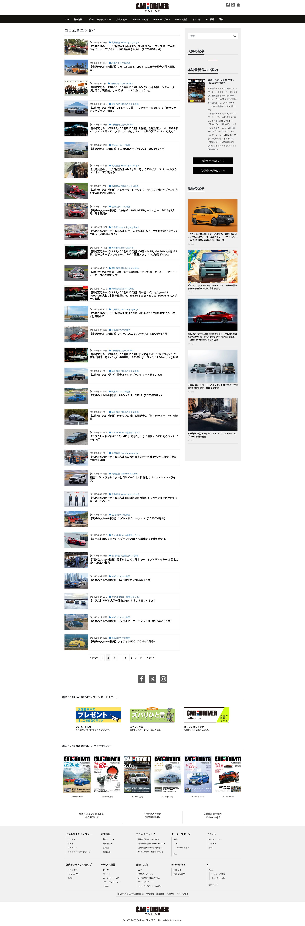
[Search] (235, 36)
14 (141, 657)
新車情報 (78, 19)
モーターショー (215, 839)
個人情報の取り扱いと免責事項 (130, 893)
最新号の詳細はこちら (213, 160)
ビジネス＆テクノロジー (100, 19)
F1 (177, 843)
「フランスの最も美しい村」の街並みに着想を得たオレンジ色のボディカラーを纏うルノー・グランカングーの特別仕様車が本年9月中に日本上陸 (212, 237)
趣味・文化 (142, 864)
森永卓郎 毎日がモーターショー (151, 843)
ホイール (107, 874)
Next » (151, 657)
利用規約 (150, 893)
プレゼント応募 (218, 878)
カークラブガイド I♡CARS (150, 886)
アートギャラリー (145, 882)
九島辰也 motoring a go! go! (150, 847)
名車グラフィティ (145, 874)
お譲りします (179, 874)
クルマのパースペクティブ (79, 852)
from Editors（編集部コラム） (151, 852)
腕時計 (70, 878)
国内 (175, 854)
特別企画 (107, 852)
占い (140, 869)
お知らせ (177, 869)
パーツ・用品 (181, 19)
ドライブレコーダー (111, 882)
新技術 (70, 843)
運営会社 (160, 893)
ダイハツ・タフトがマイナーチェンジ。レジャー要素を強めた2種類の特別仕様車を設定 (212, 287)
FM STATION (73, 874)
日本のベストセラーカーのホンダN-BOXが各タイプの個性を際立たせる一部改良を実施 (213, 386)
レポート (212, 843)
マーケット (72, 847)
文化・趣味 (121, 19)
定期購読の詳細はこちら (213, 170)
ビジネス (71, 839)
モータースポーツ (161, 19)
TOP (66, 19)
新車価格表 (107, 843)
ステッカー (72, 869)
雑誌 (211, 869)
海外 (175, 839)
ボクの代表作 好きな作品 (149, 878)
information (178, 864)
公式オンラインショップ (79, 864)
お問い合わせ (182, 893)
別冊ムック (213, 884)
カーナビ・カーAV (111, 878)
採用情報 (170, 893)
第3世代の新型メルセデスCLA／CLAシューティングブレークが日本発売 (212, 435)
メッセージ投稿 (218, 874)
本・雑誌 (210, 19)
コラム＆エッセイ (140, 19)
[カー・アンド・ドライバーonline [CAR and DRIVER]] (152, 7)
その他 (106, 886)
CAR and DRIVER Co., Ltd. (149, 920)
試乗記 (106, 847)
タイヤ (106, 869)
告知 (211, 847)
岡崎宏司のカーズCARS (148, 839)
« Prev (94, 657)
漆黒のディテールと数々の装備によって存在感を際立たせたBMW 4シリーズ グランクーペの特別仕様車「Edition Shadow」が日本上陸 (212, 336)
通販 (221, 19)
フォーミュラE (182, 847)
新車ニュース (108, 839)
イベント (197, 19)
